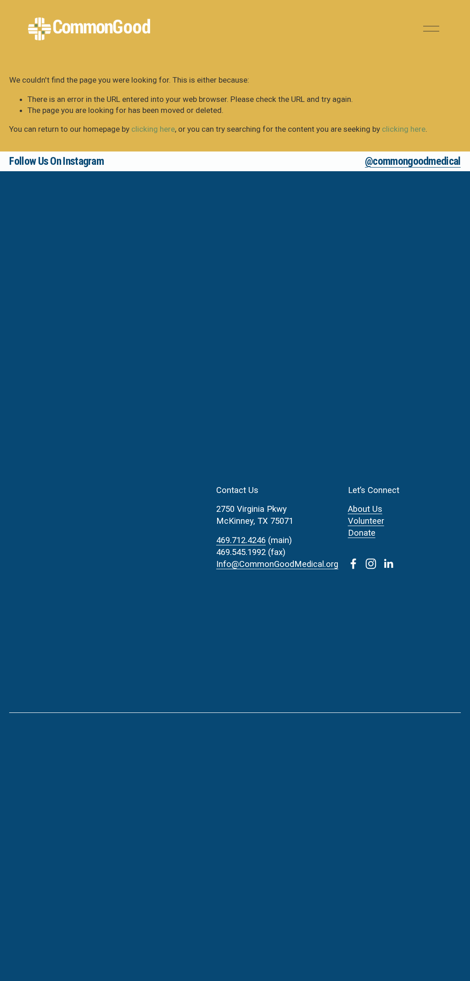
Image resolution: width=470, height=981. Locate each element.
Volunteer (366, 521)
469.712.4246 (241, 540)
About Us (365, 509)
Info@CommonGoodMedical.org (277, 564)
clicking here (153, 129)
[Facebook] (353, 563)
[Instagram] (370, 563)
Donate (361, 533)
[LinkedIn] (388, 563)
